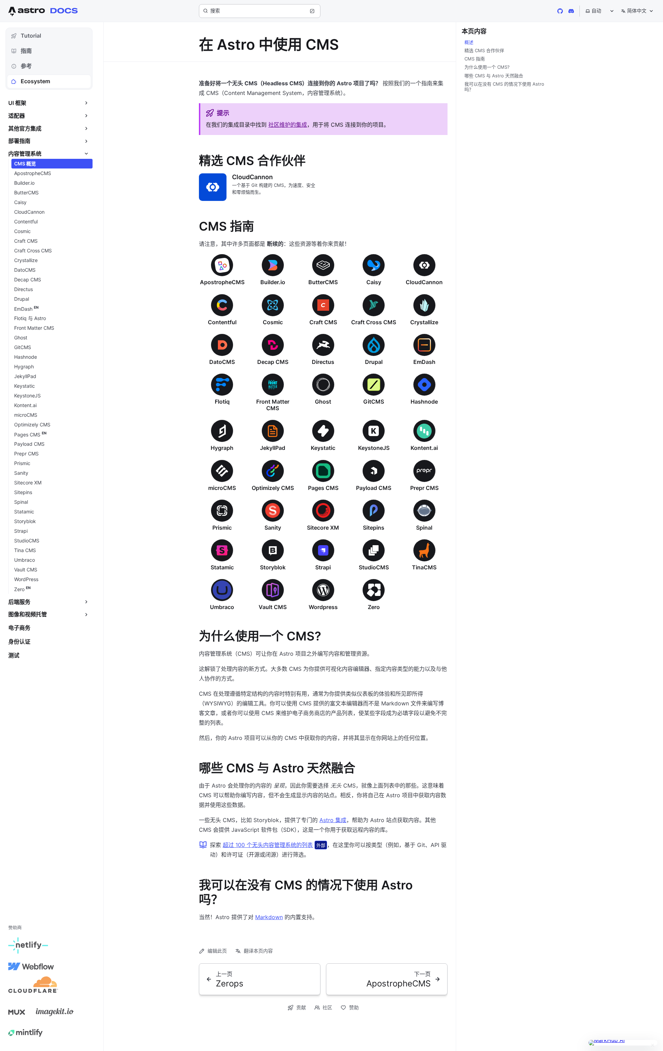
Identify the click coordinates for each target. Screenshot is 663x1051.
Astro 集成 (332, 820)
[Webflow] (31, 966)
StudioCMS (374, 567)
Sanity (273, 527)
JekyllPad (272, 447)
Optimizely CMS (273, 487)
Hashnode (424, 401)
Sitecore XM (323, 527)
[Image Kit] (55, 1012)
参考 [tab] (26, 65)
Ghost (323, 401)
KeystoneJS (374, 447)
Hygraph (222, 447)
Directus (323, 361)
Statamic (222, 567)
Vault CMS (273, 607)
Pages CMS (323, 487)
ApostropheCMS (222, 282)
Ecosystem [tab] (35, 81)
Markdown (269, 917)
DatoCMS (222, 361)
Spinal (424, 527)
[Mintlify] (25, 1032)
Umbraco (222, 607)
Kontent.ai (424, 447)
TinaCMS (424, 567)
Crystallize (424, 322)
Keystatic (323, 447)
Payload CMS (373, 487)
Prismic (222, 527)
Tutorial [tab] (31, 35)
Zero (374, 607)
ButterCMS (323, 282)
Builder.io (272, 282)
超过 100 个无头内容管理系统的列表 (268, 844)
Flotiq (222, 401)
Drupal (374, 361)
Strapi (323, 567)
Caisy (373, 282)
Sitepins (373, 527)
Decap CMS (272, 361)
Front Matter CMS (272, 405)
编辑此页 (217, 951)
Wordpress (323, 607)
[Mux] (16, 1012)
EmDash (424, 361)
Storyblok (273, 567)
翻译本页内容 (258, 951)
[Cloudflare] (33, 987)
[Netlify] (28, 945)
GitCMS (373, 401)
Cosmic (273, 322)
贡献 (301, 1007)
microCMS (222, 487)
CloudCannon (252, 177)
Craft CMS (323, 322)
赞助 (354, 1007)
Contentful (222, 322)
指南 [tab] (26, 50)
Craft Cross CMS (373, 322)
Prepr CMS (424, 487)
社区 (327, 1007)
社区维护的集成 (287, 124)
